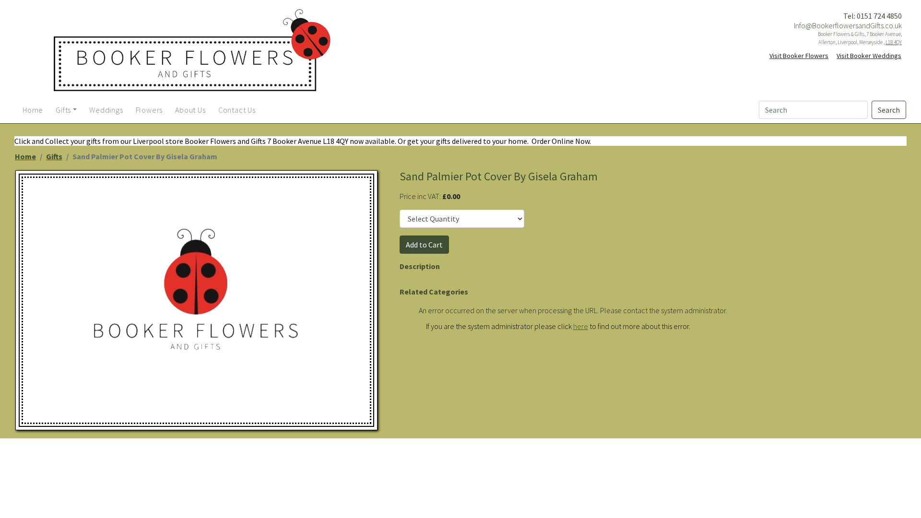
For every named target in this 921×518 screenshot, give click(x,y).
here (580, 326)
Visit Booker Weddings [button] (869, 55)
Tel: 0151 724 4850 (872, 16)
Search (889, 110)
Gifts (54, 156)
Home (25, 156)
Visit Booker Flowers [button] (798, 55)
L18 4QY (894, 42)
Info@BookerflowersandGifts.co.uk (848, 25)
